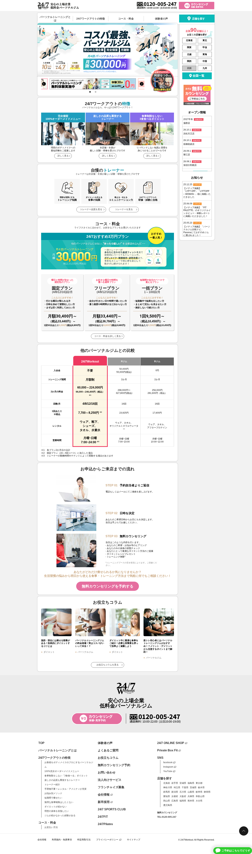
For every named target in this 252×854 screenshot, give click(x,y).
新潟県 (174, 792)
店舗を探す (198, 18)
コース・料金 (126, 18)
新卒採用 (104, 802)
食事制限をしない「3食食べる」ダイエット (66, 775)
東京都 (199, 783)
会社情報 (104, 794)
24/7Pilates (105, 824)
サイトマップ (133, 839)
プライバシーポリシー (107, 839)
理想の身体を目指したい (56, 811)
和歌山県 (200, 796)
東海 (205, 54)
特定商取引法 (84, 839)
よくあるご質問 (108, 750)
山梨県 (191, 792)
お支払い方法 (51, 827)
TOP (41, 743)
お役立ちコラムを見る (107, 664)
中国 (205, 61)
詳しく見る (63, 155)
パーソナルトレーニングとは (55, 18)
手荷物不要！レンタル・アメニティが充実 (65, 789)
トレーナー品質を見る (91, 209)
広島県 (174, 800)
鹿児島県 (167, 805)
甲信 (205, 47)
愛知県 (166, 796)
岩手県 (174, 783)
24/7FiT (103, 816)
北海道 (189, 40)
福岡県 (182, 800)
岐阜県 (199, 792)
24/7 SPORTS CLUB (112, 809)
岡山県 (166, 800)
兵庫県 (191, 796)
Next (142, 84)
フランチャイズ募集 (111, 787)
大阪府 (182, 796)
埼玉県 (177, 787)
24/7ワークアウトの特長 (54, 757)
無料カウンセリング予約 (114, 765)
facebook (167, 762)
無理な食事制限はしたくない (58, 802)
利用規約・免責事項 (62, 839)
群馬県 (166, 792)
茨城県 (193, 787)
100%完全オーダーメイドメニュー (61, 771)
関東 (189, 47)
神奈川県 (167, 787)
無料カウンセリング (167, 812)
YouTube (167, 771)
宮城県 (182, 783)
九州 (205, 68)
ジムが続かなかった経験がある (59, 815)
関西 (189, 61)
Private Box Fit (167, 750)
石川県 (182, 792)
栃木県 (201, 787)
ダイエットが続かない (55, 806)
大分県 (199, 800)
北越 (189, 54)
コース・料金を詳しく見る (107, 336)
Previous (44, 84)
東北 (205, 40)
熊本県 (191, 800)
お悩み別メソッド (53, 793)
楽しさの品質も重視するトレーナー (62, 780)
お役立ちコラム (108, 757)
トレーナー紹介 (52, 784)
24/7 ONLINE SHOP (170, 743)
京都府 (174, 796)
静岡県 (207, 792)
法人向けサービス (109, 779)
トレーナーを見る (124, 209)
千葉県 (185, 787)
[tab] (90, 91)
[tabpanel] (93, 83)
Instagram (168, 767)
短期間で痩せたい (53, 798)
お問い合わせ (106, 772)
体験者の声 (161, 18)
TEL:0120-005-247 (166, 817)
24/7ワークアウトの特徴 (90, 18)
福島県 (191, 783)
